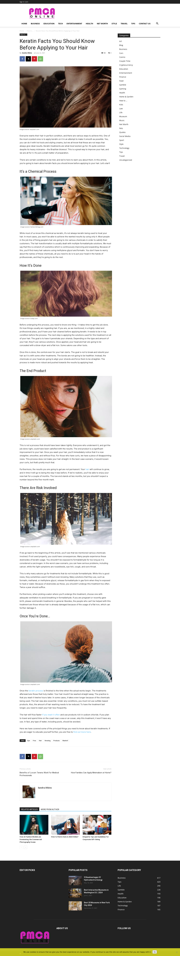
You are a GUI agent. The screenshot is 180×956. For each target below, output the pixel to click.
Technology (124, 148)
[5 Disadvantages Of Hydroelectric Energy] (75, 880)
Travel (124, 23)
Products (56, 741)
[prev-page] (21, 847)
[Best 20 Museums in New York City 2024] (75, 905)
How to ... (30, 31)
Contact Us (144, 23)
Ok (155, 952)
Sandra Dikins (27, 53)
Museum (123, 116)
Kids (121, 104)
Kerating (47, 741)
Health (89, 23)
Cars (121, 53)
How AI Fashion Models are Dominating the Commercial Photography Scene (31, 839)
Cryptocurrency (126, 65)
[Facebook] (22, 58)
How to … (123, 100)
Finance (122, 77)
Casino (122, 57)
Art (120, 41)
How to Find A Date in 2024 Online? (64, 837)
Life (120, 112)
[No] (176, 952)
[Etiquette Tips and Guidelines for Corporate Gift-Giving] (97, 825)
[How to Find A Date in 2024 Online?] (65, 825)
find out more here (82, 732)
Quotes (122, 132)
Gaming (122, 88)
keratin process (36, 690)
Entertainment (74, 23)
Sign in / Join (24, 2)
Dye (28, 741)
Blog (121, 45)
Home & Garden (126, 96)
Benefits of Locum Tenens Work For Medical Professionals (39, 774)
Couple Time (124, 61)
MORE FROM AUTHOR (50, 809)
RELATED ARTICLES (29, 809)
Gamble (122, 85)
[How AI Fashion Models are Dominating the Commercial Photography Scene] (34, 825)
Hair (40, 741)
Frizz (34, 741)
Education (48, 23)
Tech (60, 23)
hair (87, 469)
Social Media (124, 136)
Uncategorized (125, 160)
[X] (28, 58)
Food (121, 81)
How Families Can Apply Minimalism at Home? (91, 772)
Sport (121, 140)
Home (24, 23)
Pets (121, 128)
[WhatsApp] (40, 58)
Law (121, 108)
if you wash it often (51, 714)
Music (122, 120)
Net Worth (102, 23)
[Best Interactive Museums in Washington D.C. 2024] (75, 893)
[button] (157, 24)
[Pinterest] (34, 58)
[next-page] (25, 847)
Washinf (65, 741)
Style (114, 23)
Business (35, 23)
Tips (133, 23)
